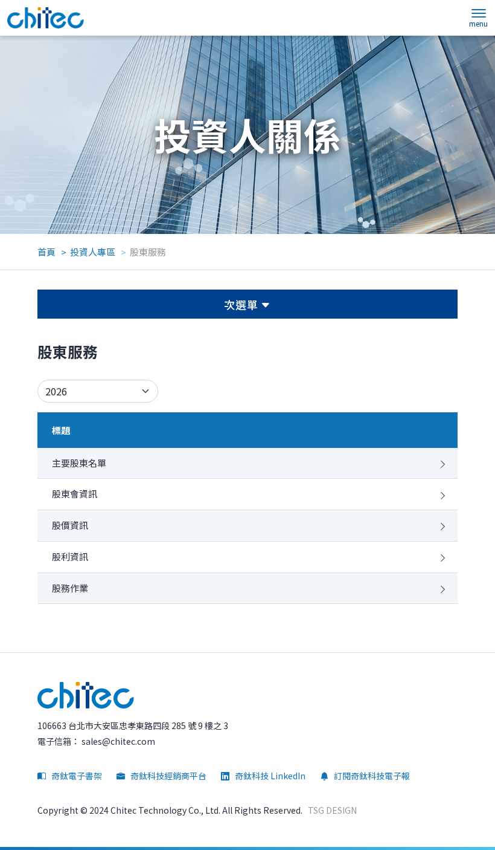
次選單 (242, 304)
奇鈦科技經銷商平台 (167, 776)
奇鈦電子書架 (76, 776)
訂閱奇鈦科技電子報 (371, 776)
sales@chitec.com (117, 741)
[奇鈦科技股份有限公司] (45, 18)
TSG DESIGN (332, 810)
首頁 (46, 251)
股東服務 (148, 251)
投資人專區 (92, 251)
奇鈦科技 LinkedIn (269, 776)
